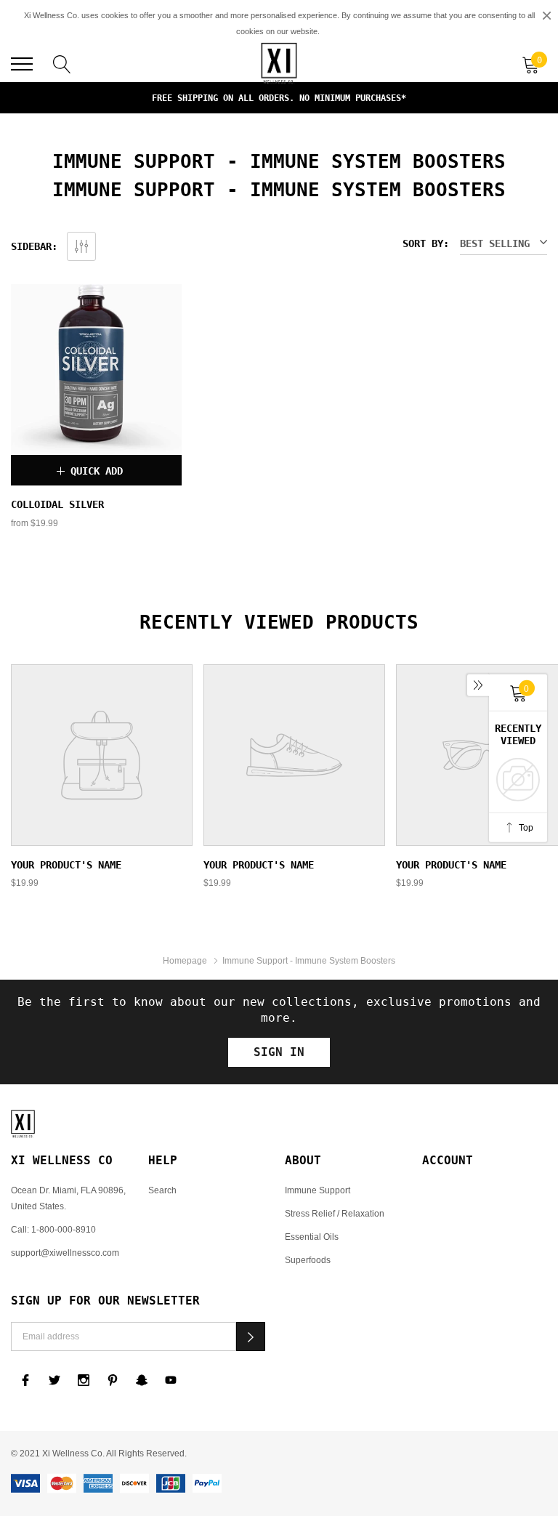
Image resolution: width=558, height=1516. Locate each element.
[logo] (279, 64)
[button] (250, 1336)
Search (162, 1190)
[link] (96, 369)
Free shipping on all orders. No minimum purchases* (279, 98)
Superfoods (308, 1259)
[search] (62, 63)
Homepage (185, 960)
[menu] (22, 64)
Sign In (279, 1052)
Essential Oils (312, 1236)
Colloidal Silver (57, 504)
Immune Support (317, 1190)
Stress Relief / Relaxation (334, 1213)
